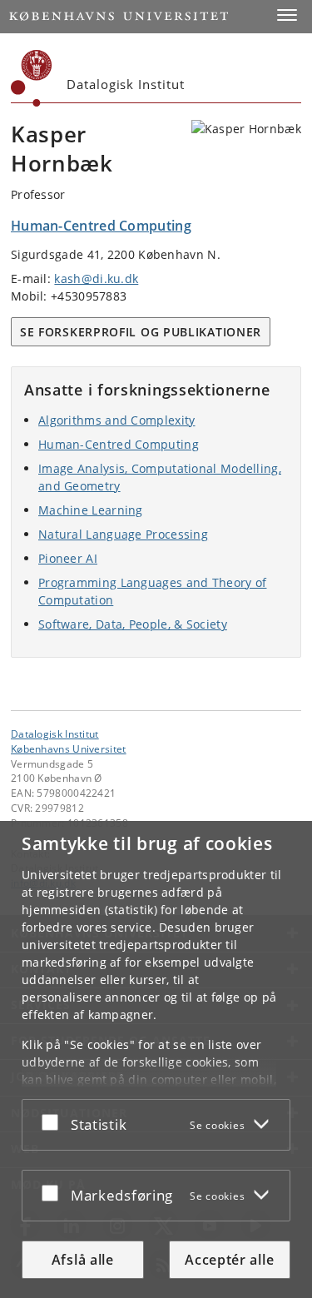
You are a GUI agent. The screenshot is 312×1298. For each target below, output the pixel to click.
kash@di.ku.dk (96, 278)
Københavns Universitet (68, 748)
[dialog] (156, 1059)
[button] (287, 15)
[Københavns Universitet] (31, 78)
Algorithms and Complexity (117, 420)
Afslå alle (83, 1260)
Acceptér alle (229, 1260)
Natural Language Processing (123, 534)
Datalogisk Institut (55, 733)
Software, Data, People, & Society (132, 624)
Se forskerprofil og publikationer (140, 332)
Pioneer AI (67, 558)
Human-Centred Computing (118, 444)
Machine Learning (90, 510)
